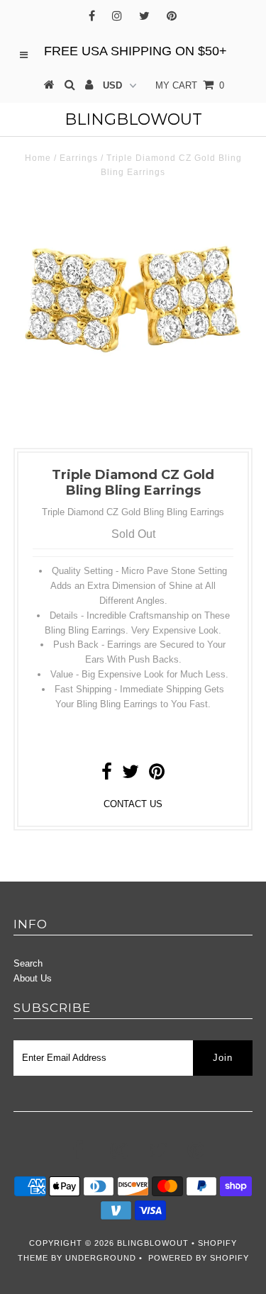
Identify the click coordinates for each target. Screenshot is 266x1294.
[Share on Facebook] (106, 775)
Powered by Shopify (198, 1258)
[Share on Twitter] (130, 775)
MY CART (189, 85)
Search (28, 963)
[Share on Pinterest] (157, 775)
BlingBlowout (133, 119)
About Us (32, 978)
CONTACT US (133, 804)
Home (38, 158)
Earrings (79, 158)
